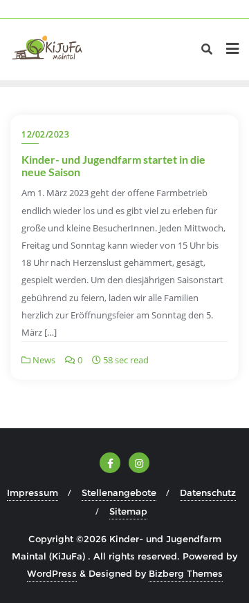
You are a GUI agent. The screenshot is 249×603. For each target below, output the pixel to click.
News (42, 360)
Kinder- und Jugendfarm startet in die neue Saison (113, 165)
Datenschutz (208, 492)
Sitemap (128, 511)
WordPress (52, 573)
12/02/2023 (45, 134)
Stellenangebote (119, 492)
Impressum (32, 492)
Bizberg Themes (186, 573)
